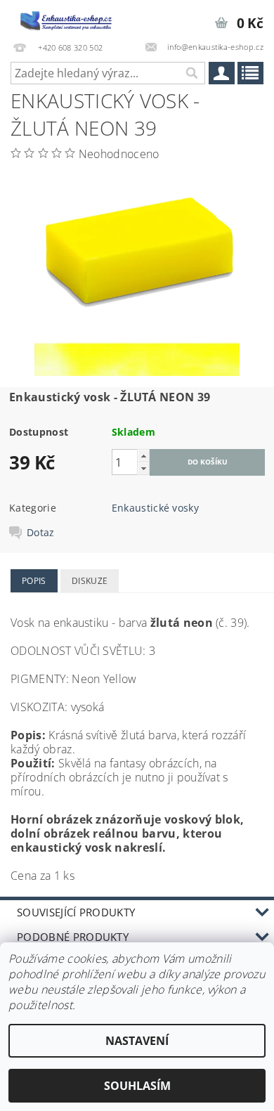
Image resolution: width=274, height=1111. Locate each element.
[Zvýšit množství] (143, 455)
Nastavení (137, 1040)
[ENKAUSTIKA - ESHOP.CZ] (68, 18)
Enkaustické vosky (155, 507)
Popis (34, 581)
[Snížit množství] (143, 468)
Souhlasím (137, 1085)
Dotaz (41, 532)
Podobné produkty (73, 937)
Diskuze (89, 581)
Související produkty (76, 912)
